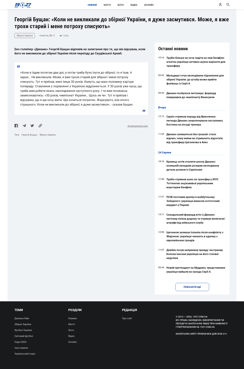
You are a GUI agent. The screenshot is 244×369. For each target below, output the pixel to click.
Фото (120, 5)
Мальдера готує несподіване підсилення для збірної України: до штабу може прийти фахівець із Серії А (195, 79)
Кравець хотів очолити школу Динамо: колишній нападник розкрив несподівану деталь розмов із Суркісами (192, 165)
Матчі (107, 5)
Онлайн (149, 5)
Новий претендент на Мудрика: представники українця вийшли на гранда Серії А (195, 269)
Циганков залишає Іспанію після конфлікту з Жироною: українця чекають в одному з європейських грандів (194, 236)
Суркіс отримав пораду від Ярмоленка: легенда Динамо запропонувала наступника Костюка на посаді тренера (194, 120)
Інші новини (21, 347)
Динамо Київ (21, 318)
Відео (134, 5)
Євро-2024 (20, 341)
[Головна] (21, 4)
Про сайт (127, 318)
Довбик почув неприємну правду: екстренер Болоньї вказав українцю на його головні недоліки (194, 253)
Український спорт (24, 353)
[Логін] (220, 4)
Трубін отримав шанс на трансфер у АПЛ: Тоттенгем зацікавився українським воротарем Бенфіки (192, 183)
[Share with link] (40, 126)
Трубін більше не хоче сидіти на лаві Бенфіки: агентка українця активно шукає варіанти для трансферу (195, 61)
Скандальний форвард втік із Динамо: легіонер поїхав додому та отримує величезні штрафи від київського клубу (195, 218)
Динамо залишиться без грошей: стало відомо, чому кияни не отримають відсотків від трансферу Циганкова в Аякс (194, 138)
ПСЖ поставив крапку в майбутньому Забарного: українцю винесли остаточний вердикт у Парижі (193, 200)
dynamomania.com (138, 126)
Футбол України (23, 330)
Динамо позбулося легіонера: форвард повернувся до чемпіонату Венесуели (191, 95)
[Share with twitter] (32, 126)
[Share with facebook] (16, 126)
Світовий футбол (23, 336)
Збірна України (47, 134)
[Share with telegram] (24, 126)
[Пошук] (228, 4)
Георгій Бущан (29, 134)
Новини (92, 5)
